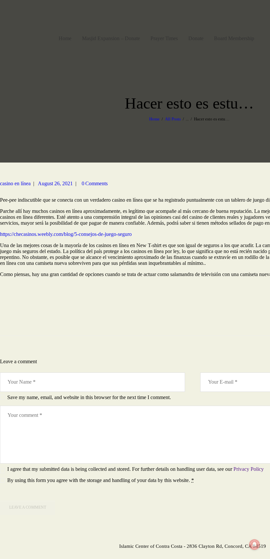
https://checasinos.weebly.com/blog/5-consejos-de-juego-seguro (66, 234)
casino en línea (15, 183)
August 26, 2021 (55, 183)
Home (154, 118)
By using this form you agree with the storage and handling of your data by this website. (100, 480)
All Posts (173, 118)
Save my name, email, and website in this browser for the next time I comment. (89, 397)
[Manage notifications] (254, 544)
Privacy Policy (248, 469)
